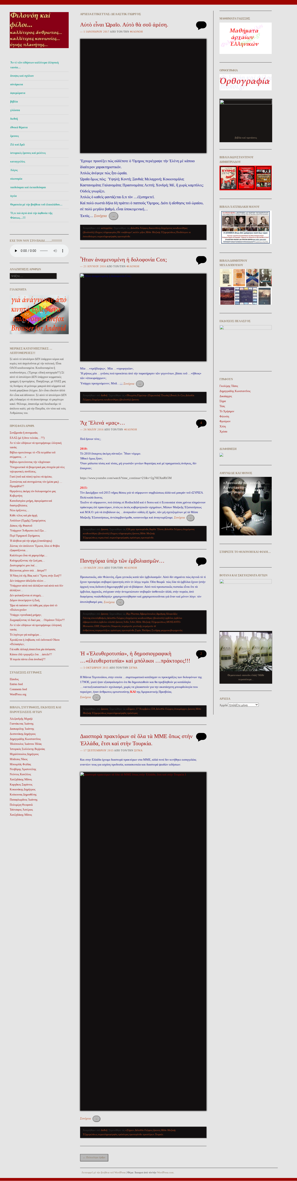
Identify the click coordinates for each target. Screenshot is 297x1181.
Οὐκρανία (116, 626)
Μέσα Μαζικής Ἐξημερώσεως (160, 232)
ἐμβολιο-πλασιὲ (107, 621)
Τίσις (222, 406)
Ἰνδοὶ (132, 621)
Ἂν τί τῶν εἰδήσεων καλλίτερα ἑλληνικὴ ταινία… (34, 65)
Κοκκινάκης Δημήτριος (23, 789)
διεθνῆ (14, 118)
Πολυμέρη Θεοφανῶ (21, 804)
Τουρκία (159, 1134)
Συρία (138, 630)
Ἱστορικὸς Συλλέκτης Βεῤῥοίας (27, 749)
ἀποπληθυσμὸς (98, 618)
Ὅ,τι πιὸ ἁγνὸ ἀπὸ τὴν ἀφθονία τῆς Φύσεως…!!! (31, 215)
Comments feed (18, 689)
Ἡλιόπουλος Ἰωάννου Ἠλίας (26, 744)
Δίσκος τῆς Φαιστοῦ (21, 525)
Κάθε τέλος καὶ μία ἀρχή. (24, 515)
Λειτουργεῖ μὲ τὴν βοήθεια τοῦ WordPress (103, 1172)
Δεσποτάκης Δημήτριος (23, 734)
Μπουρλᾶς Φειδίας (20, 764)
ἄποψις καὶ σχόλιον (22, 75)
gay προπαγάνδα (139, 529)
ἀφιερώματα (17, 93)
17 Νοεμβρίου (143, 708)
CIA (128, 529)
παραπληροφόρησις (107, 236)
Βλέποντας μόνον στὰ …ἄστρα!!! (28, 570)
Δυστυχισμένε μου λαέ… (23, 565)
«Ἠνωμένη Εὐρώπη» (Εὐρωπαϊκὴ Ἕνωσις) (147, 395)
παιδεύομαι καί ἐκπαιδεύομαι (28, 187)
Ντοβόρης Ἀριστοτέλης (23, 769)
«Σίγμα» (130, 708)
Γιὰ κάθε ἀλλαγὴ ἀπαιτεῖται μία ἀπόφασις (32, 649)
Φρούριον (225, 421)
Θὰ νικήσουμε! (124, 232)
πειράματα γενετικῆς (132, 626)
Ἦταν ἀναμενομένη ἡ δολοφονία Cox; (123, 260)
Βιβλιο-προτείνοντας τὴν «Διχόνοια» (30, 462)
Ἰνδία (126, 621)
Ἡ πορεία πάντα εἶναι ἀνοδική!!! (27, 659)
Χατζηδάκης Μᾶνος (21, 779)
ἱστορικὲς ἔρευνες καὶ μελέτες (28, 153)
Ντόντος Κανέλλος (20, 774)
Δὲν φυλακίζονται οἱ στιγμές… (27, 595)
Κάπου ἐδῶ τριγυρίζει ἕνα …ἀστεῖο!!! (31, 654)
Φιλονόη (136, 31)
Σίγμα (133, 667)
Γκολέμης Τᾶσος (229, 386)
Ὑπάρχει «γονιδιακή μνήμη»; (26, 615)
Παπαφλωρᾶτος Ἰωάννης (24, 799)
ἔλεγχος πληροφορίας (105, 232)
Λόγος (14, 170)
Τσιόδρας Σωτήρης (151, 630)
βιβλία (14, 101)
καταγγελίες (17, 161)
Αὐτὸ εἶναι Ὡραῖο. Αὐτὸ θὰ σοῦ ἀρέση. (124, 25)
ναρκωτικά (103, 537)
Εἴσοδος (14, 679)
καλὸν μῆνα (139, 232)
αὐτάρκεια (16, 84)
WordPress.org (18, 694)
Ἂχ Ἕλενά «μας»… (102, 423)
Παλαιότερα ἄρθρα (94, 1157)
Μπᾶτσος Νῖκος (19, 759)
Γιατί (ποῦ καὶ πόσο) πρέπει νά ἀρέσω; (31, 476)
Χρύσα (223, 431)
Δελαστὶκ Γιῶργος (139, 228)
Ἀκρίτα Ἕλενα (156, 529)
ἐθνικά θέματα (19, 127)
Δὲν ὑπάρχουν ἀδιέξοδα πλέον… (28, 580)
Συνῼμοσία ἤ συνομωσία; (24, 432)
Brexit (173, 395)
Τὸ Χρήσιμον (227, 411)
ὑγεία (13, 196)
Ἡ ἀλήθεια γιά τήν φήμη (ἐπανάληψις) (31, 540)
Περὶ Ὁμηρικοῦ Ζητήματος (25, 535)
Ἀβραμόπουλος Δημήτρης (152, 613)
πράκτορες (135, 537)
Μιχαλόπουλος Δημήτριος (24, 754)
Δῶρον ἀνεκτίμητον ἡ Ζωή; (25, 600)
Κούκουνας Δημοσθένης (23, 794)
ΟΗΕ (97, 626)
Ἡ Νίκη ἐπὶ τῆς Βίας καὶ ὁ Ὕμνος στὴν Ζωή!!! (35, 575)
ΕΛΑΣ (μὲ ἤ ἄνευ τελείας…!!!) (27, 437)
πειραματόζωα (102, 630)
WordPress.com (165, 1172)
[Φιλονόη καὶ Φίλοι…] (39, 49)
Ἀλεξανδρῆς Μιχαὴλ (21, 718)
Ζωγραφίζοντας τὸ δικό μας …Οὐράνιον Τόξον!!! (37, 620)
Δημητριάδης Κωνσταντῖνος (25, 739)
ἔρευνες (14, 136)
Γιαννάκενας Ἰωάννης (22, 723)
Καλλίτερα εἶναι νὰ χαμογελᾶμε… (28, 555)
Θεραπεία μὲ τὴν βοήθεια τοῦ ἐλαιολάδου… (36, 204)
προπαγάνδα (123, 236)
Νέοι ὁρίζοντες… (19, 510)
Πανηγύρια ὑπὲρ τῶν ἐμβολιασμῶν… (122, 561)
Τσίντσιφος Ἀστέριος (21, 809)
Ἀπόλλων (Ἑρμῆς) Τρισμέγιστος (28, 520)
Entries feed (16, 684)
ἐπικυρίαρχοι (180, 708)
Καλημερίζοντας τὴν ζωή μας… (27, 560)
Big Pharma (132, 613)
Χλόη (223, 426)
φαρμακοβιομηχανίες (171, 630)
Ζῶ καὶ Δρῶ (17, 144)
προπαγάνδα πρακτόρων (141, 1134)
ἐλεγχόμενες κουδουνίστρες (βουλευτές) (111, 399)
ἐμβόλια (169, 618)
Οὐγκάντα (105, 626)
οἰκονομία (16, 178)
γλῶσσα (15, 110)
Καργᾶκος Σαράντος (21, 784)
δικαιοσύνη (154, 228)
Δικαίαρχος (226, 396)
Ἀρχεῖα (223, 705)
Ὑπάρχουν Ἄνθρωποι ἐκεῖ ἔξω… (28, 530)
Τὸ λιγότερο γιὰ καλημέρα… (26, 634)
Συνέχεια (104, 216)
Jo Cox (181, 395)
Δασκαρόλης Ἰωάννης (22, 728)
